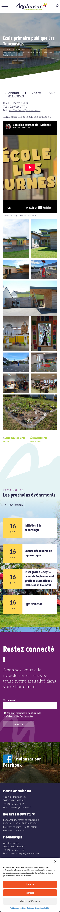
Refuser (30, 892)
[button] (55, 861)
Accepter (30, 884)
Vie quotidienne (19, 50)
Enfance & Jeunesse (38, 50)
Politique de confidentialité (38, 908)
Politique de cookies (18, 908)
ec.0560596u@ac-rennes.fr (24, 110)
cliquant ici (43, 117)
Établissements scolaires (14, 52)
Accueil (6, 50)
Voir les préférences (30, 901)
